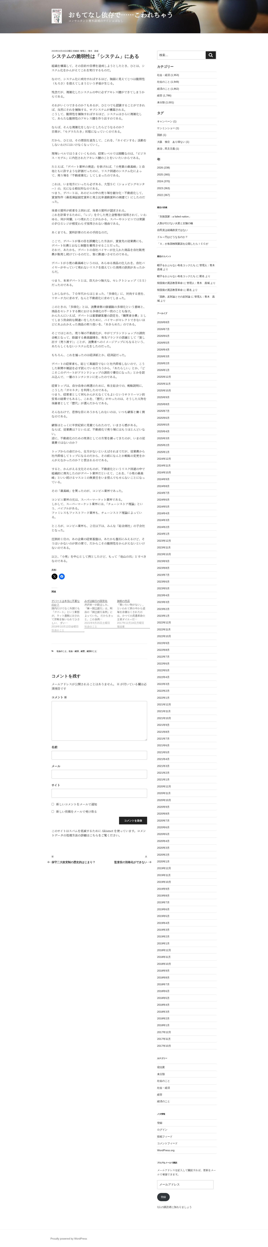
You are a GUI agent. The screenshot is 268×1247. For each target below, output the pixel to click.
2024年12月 (164, 458)
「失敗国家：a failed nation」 (174, 216)
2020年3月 (163, 847)
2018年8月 (163, 977)
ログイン (162, 1129)
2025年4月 (163, 431)
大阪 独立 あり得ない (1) (173, 141)
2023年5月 (163, 588)
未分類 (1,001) (165, 102)
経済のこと (92, 651)
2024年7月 (163, 492)
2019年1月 (163, 943)
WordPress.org (165, 1150)
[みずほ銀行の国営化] (100, 611)
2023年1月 (163, 615)
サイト (56, 785)
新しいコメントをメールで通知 (76, 804)
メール (56, 766)
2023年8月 (163, 567)
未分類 (161, 1074)
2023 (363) (163, 188)
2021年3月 (163, 766)
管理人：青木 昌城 (89, 51)
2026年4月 (163, 349)
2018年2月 (163, 1018)
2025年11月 (164, 383)
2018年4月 (163, 1004)
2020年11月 (164, 793)
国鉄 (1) (161, 134)
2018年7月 (163, 984)
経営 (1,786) (164, 95)
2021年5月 (163, 752)
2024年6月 (163, 499)
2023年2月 (163, 609)
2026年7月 (163, 329)
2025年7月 (163, 410)
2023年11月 (164, 547)
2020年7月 (163, 820)
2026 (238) (163, 167)
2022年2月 (163, 690)
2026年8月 (163, 322)
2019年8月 (163, 895)
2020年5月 (163, 834)
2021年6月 (163, 745)
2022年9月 (163, 643)
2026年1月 (163, 370)
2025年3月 (163, 438)
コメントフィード (167, 1143)
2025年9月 (163, 397)
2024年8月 (163, 486)
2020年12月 (164, 786)
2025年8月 (163, 404)
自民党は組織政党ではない (172, 230)
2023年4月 (163, 595)
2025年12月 (164, 376)
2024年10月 (164, 472)
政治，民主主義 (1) (168, 148)
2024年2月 (163, 527)
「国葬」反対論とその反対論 (173, 296)
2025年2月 (163, 445)
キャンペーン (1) (166, 121)
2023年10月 (164, 554)
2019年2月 (163, 936)
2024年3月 (163, 520)
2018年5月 (163, 998)
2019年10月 (164, 881)
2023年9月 (163, 561)
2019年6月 (163, 909)
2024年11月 (164, 465)
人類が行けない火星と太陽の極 (175, 223)
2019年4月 (163, 923)
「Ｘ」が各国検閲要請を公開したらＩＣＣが (182, 243)
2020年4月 (163, 841)
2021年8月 (163, 731)
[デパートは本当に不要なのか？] (68, 613)
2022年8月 (163, 649)
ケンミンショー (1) (168, 128)
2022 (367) (163, 195)
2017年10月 (164, 1045)
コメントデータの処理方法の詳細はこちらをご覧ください (99, 833)
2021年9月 (163, 724)
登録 (159, 1122)
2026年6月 (163, 335)
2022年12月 (164, 622)
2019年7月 (163, 902)
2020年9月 (163, 806)
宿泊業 (161, 1067)
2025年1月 (163, 452)
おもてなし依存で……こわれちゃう (120, 14)
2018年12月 (164, 950)
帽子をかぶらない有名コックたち (176, 265)
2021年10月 (164, 718)
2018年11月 (164, 956)
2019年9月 (163, 888)
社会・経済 (74, 651)
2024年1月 (163, 533)
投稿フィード (164, 1136)
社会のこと (62, 651)
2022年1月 (163, 697)
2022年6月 (163, 663)
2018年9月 (163, 970)
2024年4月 (163, 513)
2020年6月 (163, 827)
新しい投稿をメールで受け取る (76, 811)
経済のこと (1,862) (168, 88)
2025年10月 (164, 390)
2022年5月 (163, 670)
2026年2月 (163, 363)
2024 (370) (163, 181)
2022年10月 (164, 636)
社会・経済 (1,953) (168, 75)
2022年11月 (164, 629)
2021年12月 (164, 704)
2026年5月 (163, 342)
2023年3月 (163, 602)
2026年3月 (163, 356)
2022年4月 (163, 677)
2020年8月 (163, 813)
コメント (59, 697)
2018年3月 (163, 1011)
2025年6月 (163, 417)
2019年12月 (164, 868)
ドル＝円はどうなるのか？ (172, 236)
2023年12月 (164, 540)
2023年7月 (163, 574)
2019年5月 (163, 916)
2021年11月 (164, 711)
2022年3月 (163, 684)
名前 (54, 747)
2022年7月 (163, 656)
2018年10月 (164, 963)
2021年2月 (163, 772)
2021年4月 (163, 759)
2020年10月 (164, 800)
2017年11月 (164, 1038)
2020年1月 (163, 861)
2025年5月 (163, 424)
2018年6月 (163, 991)
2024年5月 (163, 506)
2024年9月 (163, 479)
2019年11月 (164, 875)
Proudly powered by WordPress (69, 1238)
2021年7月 (163, 738)
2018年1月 (163, 1025)
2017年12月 (164, 1032)
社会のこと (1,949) (168, 81)
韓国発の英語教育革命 (170, 282)
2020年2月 (163, 854)
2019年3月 (163, 929)
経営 (83, 651)
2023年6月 (163, 581)
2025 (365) (163, 174)
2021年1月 (163, 779)
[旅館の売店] (133, 611)
